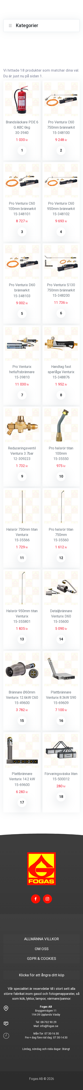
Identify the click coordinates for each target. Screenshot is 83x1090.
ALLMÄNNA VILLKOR (41, 939)
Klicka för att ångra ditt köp (41, 975)
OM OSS (41, 949)
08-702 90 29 (48, 1022)
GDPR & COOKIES (41, 958)
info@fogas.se (49, 1026)
